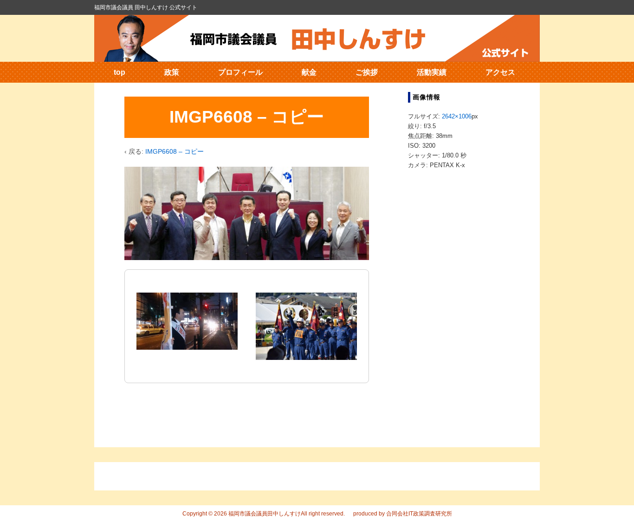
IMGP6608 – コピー (174, 151)
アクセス (500, 72)
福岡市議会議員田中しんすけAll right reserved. (286, 513)
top (119, 72)
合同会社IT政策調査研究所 (419, 513)
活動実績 (431, 72)
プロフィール (240, 72)
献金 (309, 72)
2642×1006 (457, 116)
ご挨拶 (367, 72)
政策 (171, 72)
